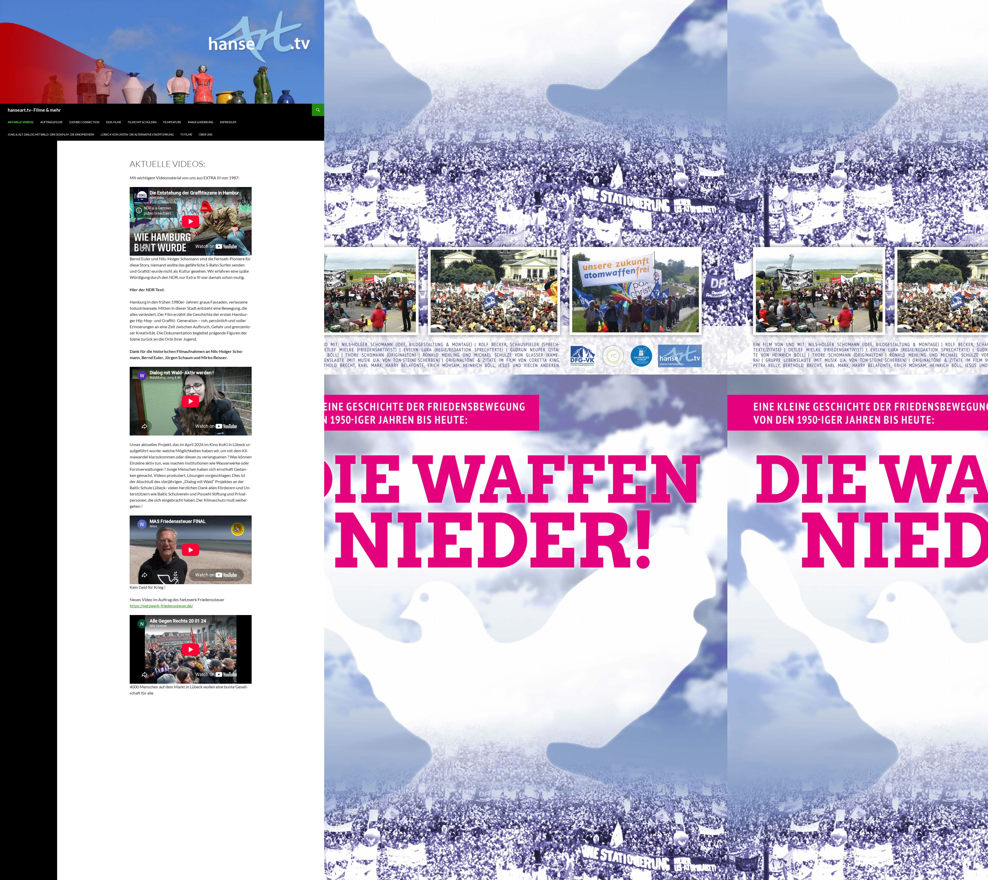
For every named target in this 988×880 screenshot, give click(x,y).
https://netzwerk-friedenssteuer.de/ (161, 605)
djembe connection (84, 122)
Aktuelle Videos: (21, 122)
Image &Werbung (200, 122)
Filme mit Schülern (142, 122)
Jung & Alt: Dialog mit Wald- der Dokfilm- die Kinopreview (51, 134)
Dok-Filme (113, 122)
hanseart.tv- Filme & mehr (34, 110)
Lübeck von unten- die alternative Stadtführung (137, 134)
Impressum (228, 122)
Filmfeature (172, 122)
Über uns (205, 134)
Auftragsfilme (51, 122)
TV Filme (186, 134)
